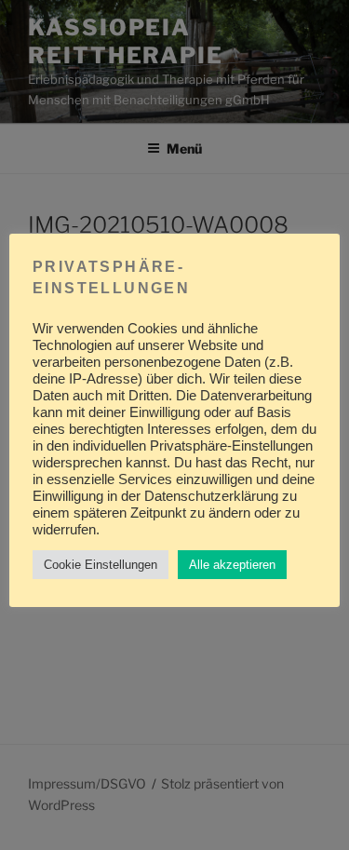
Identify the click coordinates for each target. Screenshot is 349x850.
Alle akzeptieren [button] (232, 565)
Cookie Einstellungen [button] (100, 565)
